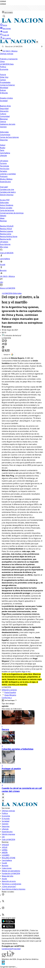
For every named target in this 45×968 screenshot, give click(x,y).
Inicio (5, 25)
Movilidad (4, 87)
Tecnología (4, 166)
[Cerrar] (37, 42)
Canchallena (5, 153)
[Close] (3, 794)
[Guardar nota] (3, 340)
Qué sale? (4, 187)
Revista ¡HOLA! (6, 228)
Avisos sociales (6, 208)
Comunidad (5, 116)
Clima (2, 61)
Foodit (5, 32)
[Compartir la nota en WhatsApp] (5, 344)
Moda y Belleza (6, 179)
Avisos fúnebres (6, 205)
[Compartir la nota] (3, 344)
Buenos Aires (5, 106)
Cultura (3, 114)
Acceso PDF (5, 200)
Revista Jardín (5, 239)
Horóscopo (4, 168)
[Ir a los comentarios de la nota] (5, 340)
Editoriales (4, 132)
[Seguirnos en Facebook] (3, 895)
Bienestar (4, 119)
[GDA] (8, 956)
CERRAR (3, 1)
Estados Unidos (6, 98)
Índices (3, 90)
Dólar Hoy (4, 77)
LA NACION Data (7, 64)
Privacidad (16, 949)
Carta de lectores (7, 210)
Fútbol (2, 145)
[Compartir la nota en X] (5, 350)
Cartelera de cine (7, 189)
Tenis (2, 150)
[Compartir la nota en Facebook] (3, 350)
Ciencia (3, 121)
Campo (3, 80)
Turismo (3, 163)
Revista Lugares (6, 231)
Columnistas (5, 134)
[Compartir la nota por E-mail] (8, 350)
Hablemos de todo (7, 124)
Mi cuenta (7, 38)
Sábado (3, 215)
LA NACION (7, 293)
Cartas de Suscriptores (9, 137)
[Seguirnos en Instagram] (3, 908)
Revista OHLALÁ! (6, 226)
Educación (4, 111)
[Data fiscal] (3, 964)
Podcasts (4, 176)
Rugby (2, 147)
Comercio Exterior (7, 85)
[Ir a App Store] (8, 928)
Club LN (6, 35)
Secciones (7, 28)
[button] (22, 164)
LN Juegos (4, 161)
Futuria (3, 74)
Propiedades (5, 82)
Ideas (2, 218)
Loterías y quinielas (8, 174)
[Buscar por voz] (42, 46)
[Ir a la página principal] (22, 22)
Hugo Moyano (10, 695)
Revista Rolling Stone (8, 236)
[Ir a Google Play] (8, 923)
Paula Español (10, 692)
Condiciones (7, 949)
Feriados (3, 171)
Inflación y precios (9, 690)
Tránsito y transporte (8, 59)
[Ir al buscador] (4, 16)
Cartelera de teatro (8, 192)
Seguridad (4, 108)
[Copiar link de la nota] (3, 347)
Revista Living (5, 234)
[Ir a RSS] (3, 915)
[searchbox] (21, 46)
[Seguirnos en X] (3, 902)
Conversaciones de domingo (12, 213)
